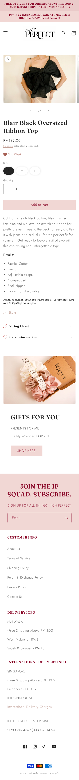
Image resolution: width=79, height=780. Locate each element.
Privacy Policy (16, 587)
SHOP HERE (26, 450)
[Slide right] (48, 111)
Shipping (8, 146)
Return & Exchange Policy (25, 577)
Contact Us (14, 596)
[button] (5, 33)
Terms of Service (19, 558)
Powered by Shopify (49, 773)
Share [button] (12, 312)
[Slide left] (31, 111)
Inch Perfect (34, 773)
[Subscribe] (66, 518)
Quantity (8, 180)
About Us (13, 548)
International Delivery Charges (29, 706)
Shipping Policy (18, 568)
